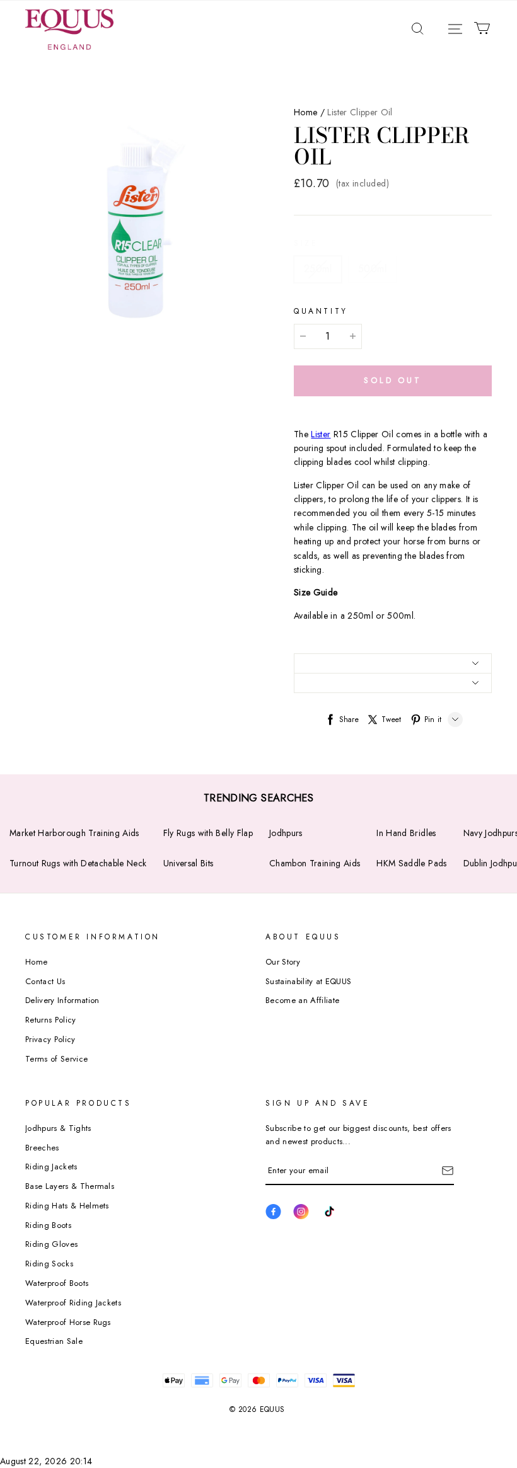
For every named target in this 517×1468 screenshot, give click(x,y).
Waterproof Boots (56, 1283)
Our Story (282, 962)
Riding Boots (48, 1225)
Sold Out (393, 380)
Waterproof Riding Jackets (73, 1303)
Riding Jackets (51, 1167)
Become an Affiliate (302, 1000)
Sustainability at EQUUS (308, 981)
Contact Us (45, 981)
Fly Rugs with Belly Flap (208, 833)
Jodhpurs (286, 833)
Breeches (42, 1148)
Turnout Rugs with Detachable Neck (78, 863)
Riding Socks (49, 1264)
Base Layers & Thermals (69, 1186)
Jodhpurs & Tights (58, 1128)
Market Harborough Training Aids (74, 833)
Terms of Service (56, 1059)
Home (305, 112)
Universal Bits (188, 863)
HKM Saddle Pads (411, 863)
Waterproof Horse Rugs (68, 1322)
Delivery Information (62, 1000)
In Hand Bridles (406, 833)
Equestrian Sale (54, 1341)
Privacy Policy (50, 1039)
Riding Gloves (51, 1244)
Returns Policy (50, 1020)
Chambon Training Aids (314, 863)
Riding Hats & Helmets (67, 1206)
